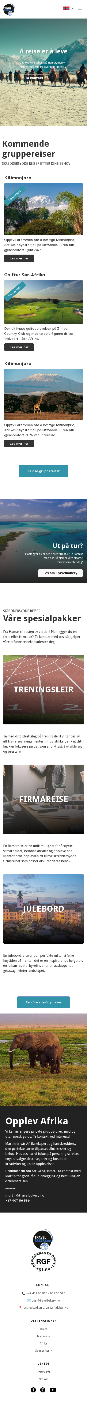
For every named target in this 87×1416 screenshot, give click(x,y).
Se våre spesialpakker (43, 1002)
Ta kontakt (34, 78)
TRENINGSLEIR (43, 690)
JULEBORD (43, 909)
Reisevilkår (43, 1372)
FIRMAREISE (43, 799)
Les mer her (19, 258)
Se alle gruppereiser (43, 471)
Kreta (43, 1329)
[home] (8, 9)
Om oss (43, 1379)
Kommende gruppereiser (28, 149)
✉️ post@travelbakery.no (43, 1300)
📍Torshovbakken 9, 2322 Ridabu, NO (43, 1307)
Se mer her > (43, 1350)
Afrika (43, 1343)
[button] (68, 8)
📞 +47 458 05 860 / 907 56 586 (43, 1293)
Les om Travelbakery (60, 573)
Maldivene (43, 1336)
